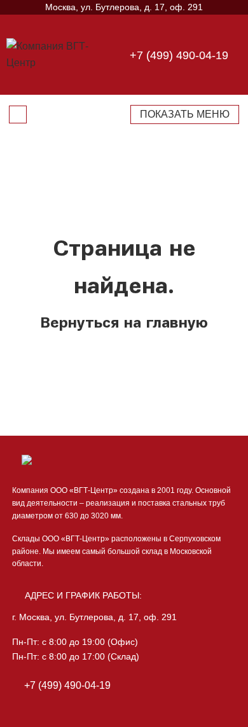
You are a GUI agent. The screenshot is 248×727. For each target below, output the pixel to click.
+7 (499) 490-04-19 (179, 55)
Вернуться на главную (124, 322)
